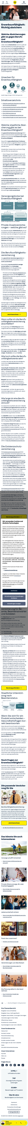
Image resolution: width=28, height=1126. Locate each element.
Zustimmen (14, 590)
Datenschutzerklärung (10, 570)
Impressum (17, 575)
